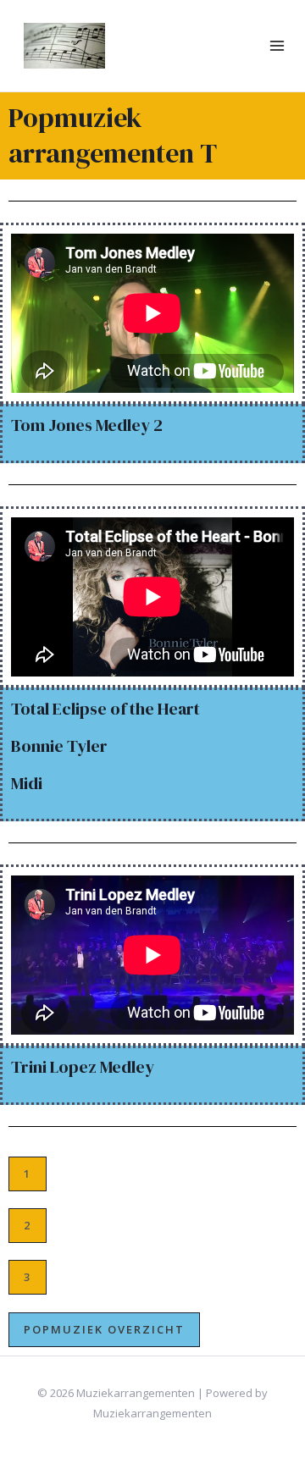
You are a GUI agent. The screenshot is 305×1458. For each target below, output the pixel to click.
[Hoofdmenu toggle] (277, 46)
